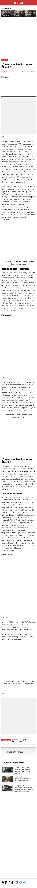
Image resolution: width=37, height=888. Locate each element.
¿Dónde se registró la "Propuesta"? (20, 741)
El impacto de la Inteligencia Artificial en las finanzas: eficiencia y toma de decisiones (24, 788)
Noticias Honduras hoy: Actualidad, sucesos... (18, 13)
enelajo (6, 71)
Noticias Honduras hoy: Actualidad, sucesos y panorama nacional (23, 779)
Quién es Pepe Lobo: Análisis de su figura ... (6, 14)
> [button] (34, 13)
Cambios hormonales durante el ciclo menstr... (29, 13)
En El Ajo (7, 882)
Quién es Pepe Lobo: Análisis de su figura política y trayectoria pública (22, 770)
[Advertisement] (18, 38)
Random (4, 60)
